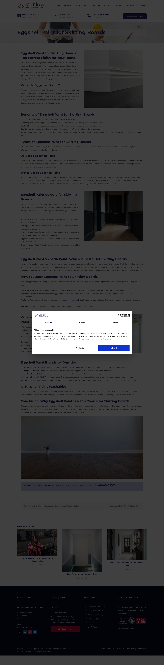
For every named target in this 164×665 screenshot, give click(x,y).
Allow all (114, 348)
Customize (80, 348)
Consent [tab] (48, 323)
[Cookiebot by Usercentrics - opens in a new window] (120, 315)
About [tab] (115, 323)
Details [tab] (82, 323)
